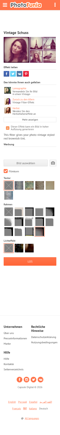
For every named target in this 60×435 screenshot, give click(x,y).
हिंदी (25, 408)
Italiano (33, 408)
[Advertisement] (30, 19)
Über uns (9, 333)
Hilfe (6, 358)
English (12, 401)
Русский (22, 401)
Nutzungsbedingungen (44, 342)
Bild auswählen (25, 163)
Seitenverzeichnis (14, 369)
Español (33, 401)
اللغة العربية (46, 401)
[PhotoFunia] (26, 5)
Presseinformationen (15, 338)
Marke (7, 343)
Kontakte (9, 364)
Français (16, 408)
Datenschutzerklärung (43, 337)
